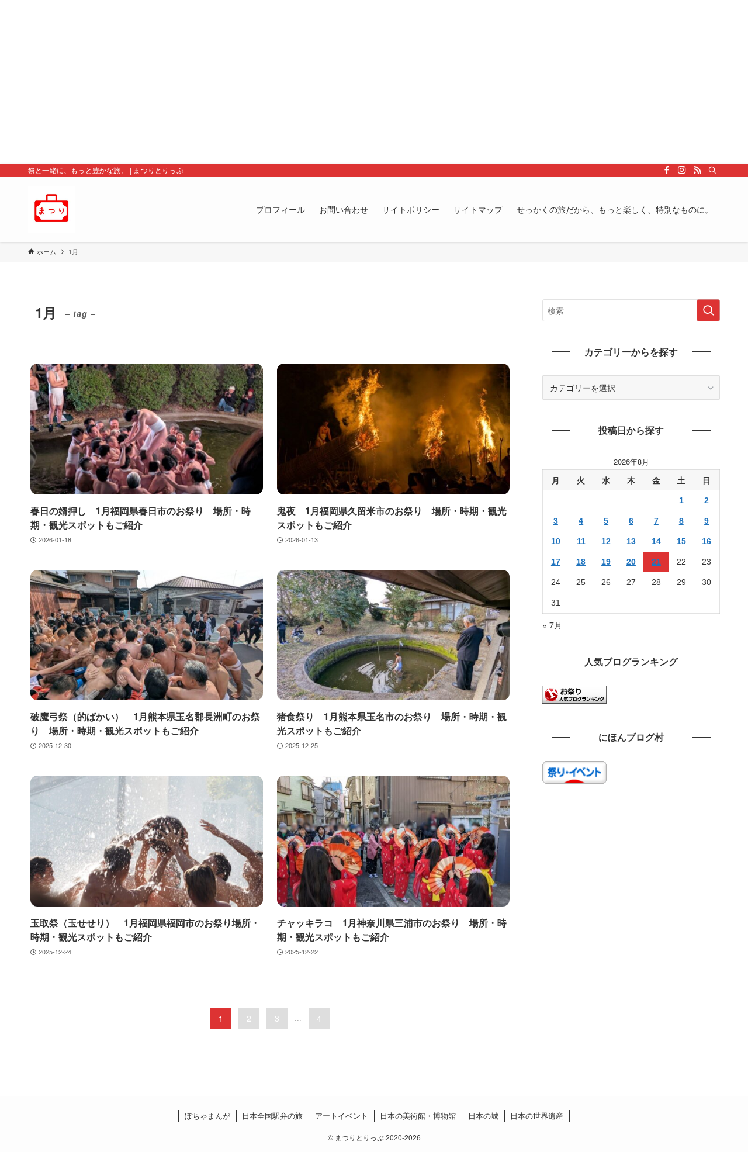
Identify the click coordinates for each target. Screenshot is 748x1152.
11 (581, 541)
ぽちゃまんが (207, 1115)
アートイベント (341, 1115)
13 (631, 541)
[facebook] (666, 170)
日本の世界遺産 (536, 1115)
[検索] (712, 170)
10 (555, 541)
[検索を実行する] (708, 310)
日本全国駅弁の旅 (272, 1115)
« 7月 (552, 625)
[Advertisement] (350, 82)
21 (656, 561)
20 (631, 561)
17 (555, 561)
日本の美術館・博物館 (418, 1115)
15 (681, 541)
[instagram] (682, 170)
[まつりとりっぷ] (51, 209)
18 (581, 561)
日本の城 (483, 1115)
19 (606, 561)
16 (706, 541)
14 (656, 541)
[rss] (697, 170)
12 (606, 541)
